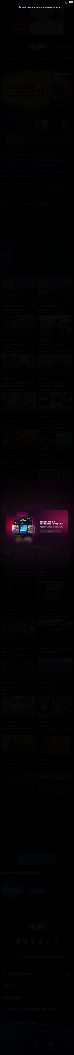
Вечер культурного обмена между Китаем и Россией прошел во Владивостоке (17, 538)
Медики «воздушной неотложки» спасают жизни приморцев (51, 386)
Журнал (12, 997)
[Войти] (57, 46)
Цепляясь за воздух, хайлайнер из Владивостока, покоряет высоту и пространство (54, 349)
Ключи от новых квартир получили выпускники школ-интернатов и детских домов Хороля (17, 576)
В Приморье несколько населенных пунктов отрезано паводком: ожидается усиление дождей (16, 732)
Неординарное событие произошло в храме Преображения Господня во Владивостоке (17, 387)
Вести (30, 905)
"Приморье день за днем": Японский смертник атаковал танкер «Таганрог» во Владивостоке (55, 770)
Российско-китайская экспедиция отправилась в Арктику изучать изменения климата (17, 426)
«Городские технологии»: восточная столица (54, 500)
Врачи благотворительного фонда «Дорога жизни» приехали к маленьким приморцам (53, 578)
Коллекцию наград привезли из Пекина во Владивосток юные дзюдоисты (53, 426)
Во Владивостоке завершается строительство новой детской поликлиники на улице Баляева (17, 693)
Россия (23, 210)
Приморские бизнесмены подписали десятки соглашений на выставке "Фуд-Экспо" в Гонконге (54, 845)
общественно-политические (21, 217)
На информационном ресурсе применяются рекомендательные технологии (29, 1024)
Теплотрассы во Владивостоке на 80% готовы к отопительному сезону (17, 807)
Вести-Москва (11, 905)
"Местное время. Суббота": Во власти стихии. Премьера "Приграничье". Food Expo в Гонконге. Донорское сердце (18, 848)
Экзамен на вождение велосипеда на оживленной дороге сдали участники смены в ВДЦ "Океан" (18, 655)
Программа (45, 58)
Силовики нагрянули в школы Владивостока (16, 500)
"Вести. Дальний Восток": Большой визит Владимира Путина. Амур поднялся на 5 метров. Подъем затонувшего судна (54, 810)
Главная (9, 58)
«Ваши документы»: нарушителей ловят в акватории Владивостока (54, 463)
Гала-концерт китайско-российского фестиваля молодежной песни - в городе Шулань (17, 349)
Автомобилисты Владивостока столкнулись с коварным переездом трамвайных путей (17, 617)
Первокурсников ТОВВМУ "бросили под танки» (55, 650)
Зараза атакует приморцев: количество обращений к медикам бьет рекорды (53, 310)
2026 (17, 269)
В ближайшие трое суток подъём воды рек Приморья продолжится (54, 613)
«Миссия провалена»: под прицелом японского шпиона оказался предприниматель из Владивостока (18, 312)
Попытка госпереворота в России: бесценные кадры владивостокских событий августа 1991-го (55, 538)
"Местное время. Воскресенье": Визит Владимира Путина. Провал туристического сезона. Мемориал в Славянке (17, 772)
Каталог (26, 58)
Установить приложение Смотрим (37, 956)
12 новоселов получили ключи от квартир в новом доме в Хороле (55, 729)
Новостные (9, 215)
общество (31, 219)
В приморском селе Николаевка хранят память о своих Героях (52, 690)
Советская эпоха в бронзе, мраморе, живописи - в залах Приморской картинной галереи (17, 466)
